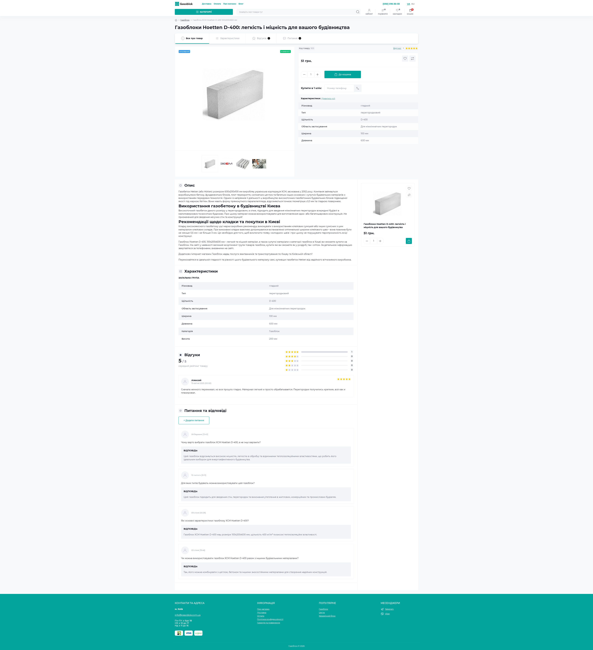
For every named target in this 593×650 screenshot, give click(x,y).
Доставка (206, 4)
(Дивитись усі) (328, 98)
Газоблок (184, 20)
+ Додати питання (194, 420)
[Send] (358, 88)
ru (412, 4)
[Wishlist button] (405, 58)
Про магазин (229, 4)
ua (408, 4)
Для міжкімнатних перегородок (287, 308)
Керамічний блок (327, 616)
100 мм (273, 316)
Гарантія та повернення (268, 623)
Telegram (389, 609)
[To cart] (409, 241)
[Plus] (317, 74)
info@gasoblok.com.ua (187, 615)
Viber (387, 614)
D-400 (272, 301)
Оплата (217, 4)
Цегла (322, 612)
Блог (241, 4)
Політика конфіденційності (270, 619)
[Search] (358, 12)
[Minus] (304, 74)
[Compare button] (412, 58)
